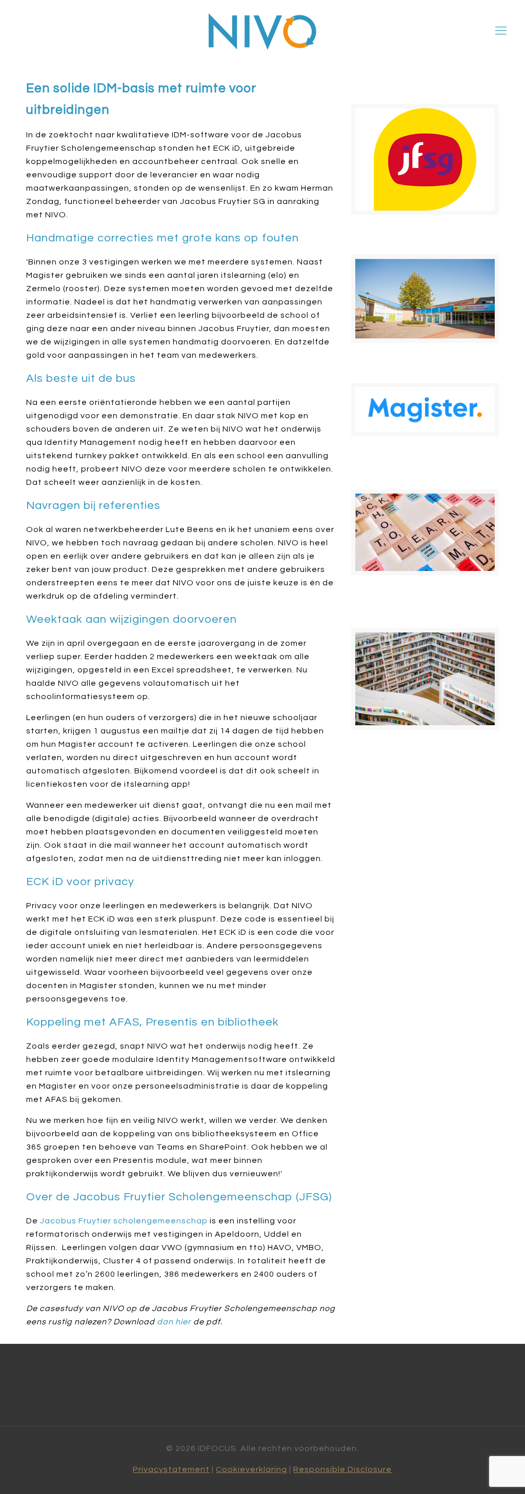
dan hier (174, 1322)
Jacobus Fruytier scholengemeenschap (124, 1221)
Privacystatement (171, 1469)
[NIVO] (262, 31)
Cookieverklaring (251, 1469)
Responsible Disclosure (342, 1469)
